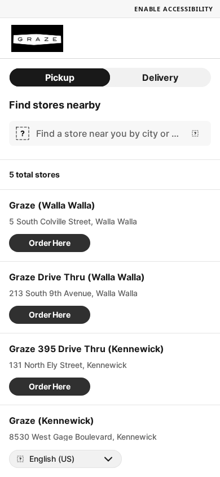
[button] (49, 243)
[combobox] (107, 133)
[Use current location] (195, 133)
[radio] (60, 77)
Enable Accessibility (173, 9)
